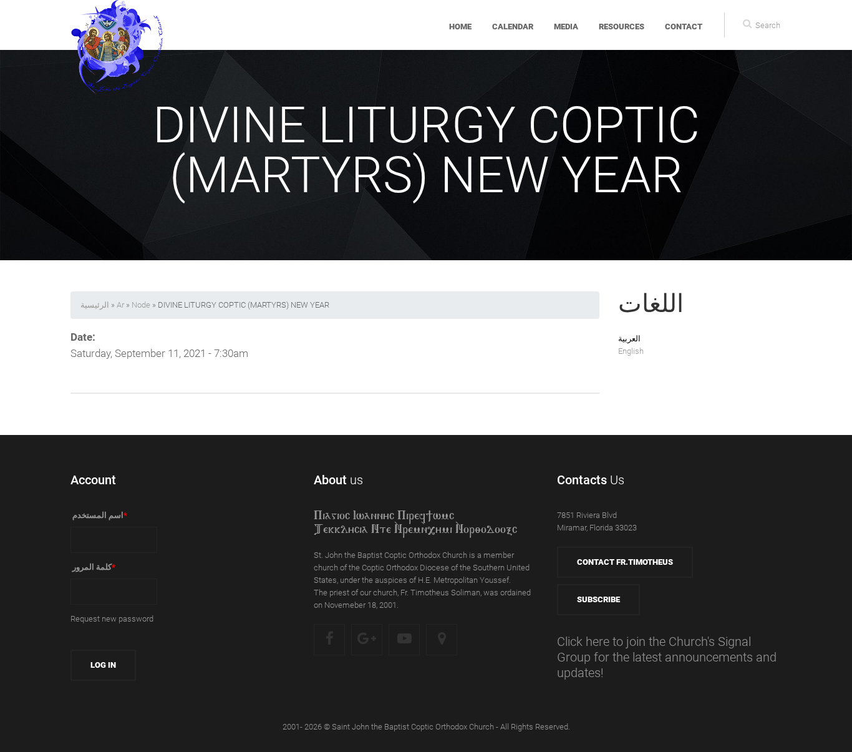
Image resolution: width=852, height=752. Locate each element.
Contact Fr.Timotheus (625, 562)
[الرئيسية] (117, 25)
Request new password (111, 618)
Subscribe (598, 599)
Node (141, 305)
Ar (120, 305)
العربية (629, 338)
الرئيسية (94, 305)
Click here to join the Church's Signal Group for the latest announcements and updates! (667, 657)
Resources (621, 26)
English (631, 351)
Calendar (512, 26)
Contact (683, 26)
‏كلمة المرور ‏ (92, 567)
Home (460, 26)
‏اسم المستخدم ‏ (98, 515)
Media (566, 26)
